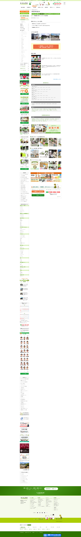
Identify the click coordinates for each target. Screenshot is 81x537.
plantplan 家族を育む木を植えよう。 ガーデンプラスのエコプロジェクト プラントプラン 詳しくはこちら (24, 120)
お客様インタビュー (48, 506)
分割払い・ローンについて (24, 390)
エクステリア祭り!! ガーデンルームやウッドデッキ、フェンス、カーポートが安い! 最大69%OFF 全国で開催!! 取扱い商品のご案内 (24, 110)
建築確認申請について (56, 504)
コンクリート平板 (22, 236)
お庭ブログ (47, 503)
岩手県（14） (30, 529)
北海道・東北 (23, 527)
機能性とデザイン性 (23, 380)
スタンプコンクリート (22, 237)
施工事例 (35, 7)
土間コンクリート (22, 211)
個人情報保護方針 (43, 0)
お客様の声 (46, 7)
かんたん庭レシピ (48, 504)
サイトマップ (39, 0)
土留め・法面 (22, 274)
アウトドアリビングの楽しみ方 (24, 174)
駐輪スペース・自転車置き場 (23, 213)
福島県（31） (48, 529)
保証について (54, 0)
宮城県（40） (35, 529)
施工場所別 (39, 502)
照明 (20, 223)
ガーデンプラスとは (32, 499)
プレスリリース (55, 506)
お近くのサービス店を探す (24, 11)
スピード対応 (31, 504)
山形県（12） (44, 529)
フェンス (21, 246)
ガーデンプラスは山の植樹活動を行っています (24, 465)
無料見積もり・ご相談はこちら (51, 488)
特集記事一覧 (47, 499)
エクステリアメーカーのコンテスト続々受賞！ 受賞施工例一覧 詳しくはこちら (24, 131)
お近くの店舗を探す (24, 169)
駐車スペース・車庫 (22, 205)
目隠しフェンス (22, 247)
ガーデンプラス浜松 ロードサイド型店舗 (24, 162)
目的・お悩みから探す (40, 500)
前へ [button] (21, 281)
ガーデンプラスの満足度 (24, 386)
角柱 (20, 222)
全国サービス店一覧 (32, 508)
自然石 (21, 238)
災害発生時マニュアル (56, 503)
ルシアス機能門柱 (23, 480)
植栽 (20, 264)
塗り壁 (21, 228)
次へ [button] (28, 281)
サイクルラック (22, 215)
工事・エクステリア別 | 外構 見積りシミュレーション (25, 193)
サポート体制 (31, 506)
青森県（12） (26, 529)
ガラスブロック (22, 231)
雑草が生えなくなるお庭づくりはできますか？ (39, 23)
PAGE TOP (59, 196)
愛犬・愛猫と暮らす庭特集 (24, 177)
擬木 (20, 240)
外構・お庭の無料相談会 (49, 501)
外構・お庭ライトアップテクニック (25, 181)
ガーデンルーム (22, 254)
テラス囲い (21, 253)
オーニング (21, 256)
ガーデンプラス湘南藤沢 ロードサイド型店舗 (24, 149)
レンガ (21, 263)
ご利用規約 (22, 402)
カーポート (21, 206)
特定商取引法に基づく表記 (28, 532)
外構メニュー (52, 7)
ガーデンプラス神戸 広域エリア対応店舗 (24, 142)
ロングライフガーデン (23, 190)
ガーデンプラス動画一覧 (23, 201)
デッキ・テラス (22, 248)
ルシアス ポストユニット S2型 (24, 479)
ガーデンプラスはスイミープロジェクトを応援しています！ (24, 457)
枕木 (20, 239)
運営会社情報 (41, 532)
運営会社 (47, 0)
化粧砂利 (21, 272)
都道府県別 (39, 504)
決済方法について (23, 389)
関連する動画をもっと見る (57, 79)
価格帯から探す (40, 501)
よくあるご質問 (50, 0)
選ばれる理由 (31, 500)
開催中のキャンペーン (48, 500)
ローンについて (55, 500)
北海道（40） (21, 529)
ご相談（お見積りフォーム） (24, 408)
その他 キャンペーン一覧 (25, 125)
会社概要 (22, 396)
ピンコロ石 (21, 265)
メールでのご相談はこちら (24, 373)
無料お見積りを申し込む (24, 13)
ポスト (21, 221)
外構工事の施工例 (40, 499)
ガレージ (21, 212)
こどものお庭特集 (23, 175)
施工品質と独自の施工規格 (33, 502)
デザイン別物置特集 (23, 198)
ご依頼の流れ (29, 7)
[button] (60, 37)
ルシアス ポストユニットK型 (24, 478)
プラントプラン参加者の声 (41, 506)
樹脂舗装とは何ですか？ (36, 27)
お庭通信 (47, 505)
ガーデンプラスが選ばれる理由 (23, 7)
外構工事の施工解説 (23, 187)
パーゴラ (21, 255)
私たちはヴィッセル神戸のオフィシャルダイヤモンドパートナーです (24, 448)
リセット (27, 19)
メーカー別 (39, 503)
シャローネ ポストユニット (24, 476)
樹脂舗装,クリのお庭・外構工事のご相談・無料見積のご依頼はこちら (46, 47)
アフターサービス (32, 505)
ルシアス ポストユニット (23, 477)
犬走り (21, 270)
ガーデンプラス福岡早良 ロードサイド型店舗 (24, 155)
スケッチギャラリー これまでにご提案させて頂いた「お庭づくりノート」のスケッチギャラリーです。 (24, 413)
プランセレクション (23, 184)
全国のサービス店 (40, 7)
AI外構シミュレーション (23, 195)
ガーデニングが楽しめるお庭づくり (25, 178)
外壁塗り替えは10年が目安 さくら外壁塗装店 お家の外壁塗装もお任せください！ (24, 424)
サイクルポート (22, 214)
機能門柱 (21, 220)
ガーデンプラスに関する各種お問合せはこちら (38, 193)
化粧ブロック (21, 230)
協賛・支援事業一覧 (56, 505)
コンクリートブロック (22, 229)
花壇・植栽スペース (22, 262)
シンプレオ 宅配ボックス (23, 481)
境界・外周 (21, 245)
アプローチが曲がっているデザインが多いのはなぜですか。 (41, 25)
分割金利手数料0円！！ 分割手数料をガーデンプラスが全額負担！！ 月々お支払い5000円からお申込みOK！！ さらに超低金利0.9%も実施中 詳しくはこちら (24, 91)
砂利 (20, 271)
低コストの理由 (23, 383)
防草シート (21, 273)
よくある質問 (22, 393)
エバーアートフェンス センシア (24, 482)
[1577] (56, 176)
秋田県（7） (39, 529)
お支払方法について (59, 0)
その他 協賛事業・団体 (26, 469)
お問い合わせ (58, 7)
